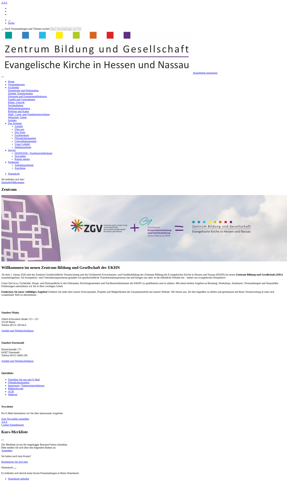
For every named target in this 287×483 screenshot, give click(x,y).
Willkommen (17, 182)
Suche (11, 23)
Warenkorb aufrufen (18, 478)
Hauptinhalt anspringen (205, 72)
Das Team (20, 132)
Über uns (19, 129)
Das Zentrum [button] (15, 123)
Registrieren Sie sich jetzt (14, 461)
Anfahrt (19, 126)
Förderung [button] (13, 162)
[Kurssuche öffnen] (9, 20)
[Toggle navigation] (2, 76)
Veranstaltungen (16, 84)
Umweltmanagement (25, 141)
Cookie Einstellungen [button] (12, 424)
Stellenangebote (23, 147)
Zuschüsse (20, 168)
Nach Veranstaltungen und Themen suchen (27, 28)
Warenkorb (14, 173)
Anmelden (6, 450)
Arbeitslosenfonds (24, 165)
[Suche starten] (2, 29)
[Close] (15, 468)
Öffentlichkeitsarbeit (25, 138)
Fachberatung (22, 135)
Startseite (6, 182)
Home (11, 81)
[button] (23, 90)
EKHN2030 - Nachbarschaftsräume (33, 153)
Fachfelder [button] (13, 87)
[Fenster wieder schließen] (2, 439)
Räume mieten (22, 159)
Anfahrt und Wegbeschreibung (17, 330)
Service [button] (12, 150)
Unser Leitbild (22, 144)
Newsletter (20, 156)
